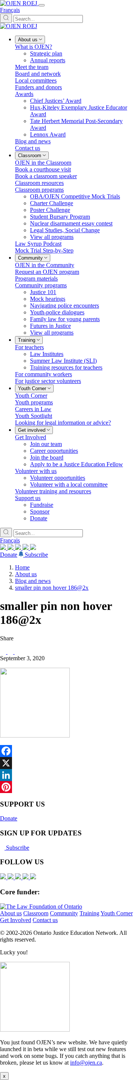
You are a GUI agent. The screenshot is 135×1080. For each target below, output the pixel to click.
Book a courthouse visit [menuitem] (43, 169)
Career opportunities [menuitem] (54, 451)
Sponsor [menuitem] (40, 511)
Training (89, 913)
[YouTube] (18, 548)
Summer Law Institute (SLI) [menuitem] (63, 360)
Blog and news (33, 581)
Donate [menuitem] (38, 518)
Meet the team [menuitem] (31, 67)
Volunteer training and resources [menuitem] (53, 491)
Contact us (45, 920)
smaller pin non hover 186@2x (51, 587)
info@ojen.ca (86, 1062)
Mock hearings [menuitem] (47, 299)
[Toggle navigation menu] (42, 5)
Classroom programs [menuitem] (39, 189)
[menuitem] (30, 40)
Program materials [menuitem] (36, 278)
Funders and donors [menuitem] (38, 87)
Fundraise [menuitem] (41, 505)
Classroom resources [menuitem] (39, 183)
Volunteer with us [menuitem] (36, 471)
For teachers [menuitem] (29, 347)
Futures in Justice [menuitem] (50, 326)
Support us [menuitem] (27, 498)
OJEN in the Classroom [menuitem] (43, 162)
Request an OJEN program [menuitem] (47, 272)
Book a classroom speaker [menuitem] (46, 176)
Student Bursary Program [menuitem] (60, 216)
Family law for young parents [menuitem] (65, 319)
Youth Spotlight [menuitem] (33, 416)
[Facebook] (33, 548)
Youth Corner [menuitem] (31, 395)
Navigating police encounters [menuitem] (64, 305)
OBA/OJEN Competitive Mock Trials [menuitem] (75, 196)
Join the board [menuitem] (46, 457)
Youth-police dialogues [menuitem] (57, 312)
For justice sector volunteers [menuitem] (48, 381)
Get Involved (15, 920)
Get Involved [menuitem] (30, 437)
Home (22, 567)
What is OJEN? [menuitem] (33, 47)
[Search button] (6, 18)
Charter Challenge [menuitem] (51, 203)
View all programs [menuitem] (52, 237)
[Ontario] (41, 906)
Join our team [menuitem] (46, 444)
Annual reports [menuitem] (47, 60)
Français (10, 10)
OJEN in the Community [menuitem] (44, 265)
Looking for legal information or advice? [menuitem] (63, 422)
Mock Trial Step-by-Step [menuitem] (44, 250)
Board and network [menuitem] (38, 74)
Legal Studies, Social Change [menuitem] (65, 230)
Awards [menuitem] (24, 94)
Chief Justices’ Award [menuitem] (55, 101)
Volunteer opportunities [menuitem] (57, 478)
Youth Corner (116, 913)
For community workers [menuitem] (43, 374)
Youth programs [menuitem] (34, 402)
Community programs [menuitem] (41, 285)
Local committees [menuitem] (36, 80)
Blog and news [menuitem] (33, 141)
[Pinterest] (67, 787)
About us (26, 574)
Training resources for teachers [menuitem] (66, 367)
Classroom (35, 913)
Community (64, 913)
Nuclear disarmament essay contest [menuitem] (71, 223)
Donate (8, 554)
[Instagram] (4, 548)
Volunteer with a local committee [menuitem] (69, 484)
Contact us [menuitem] (27, 148)
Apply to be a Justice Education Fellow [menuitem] (76, 464)
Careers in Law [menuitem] (33, 409)
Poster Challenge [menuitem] (50, 210)
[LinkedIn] (11, 548)
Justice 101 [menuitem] (43, 292)
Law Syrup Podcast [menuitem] (38, 243)
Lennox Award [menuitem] (48, 134)
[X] (26, 548)
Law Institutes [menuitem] (46, 354)
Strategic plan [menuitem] (46, 53)
